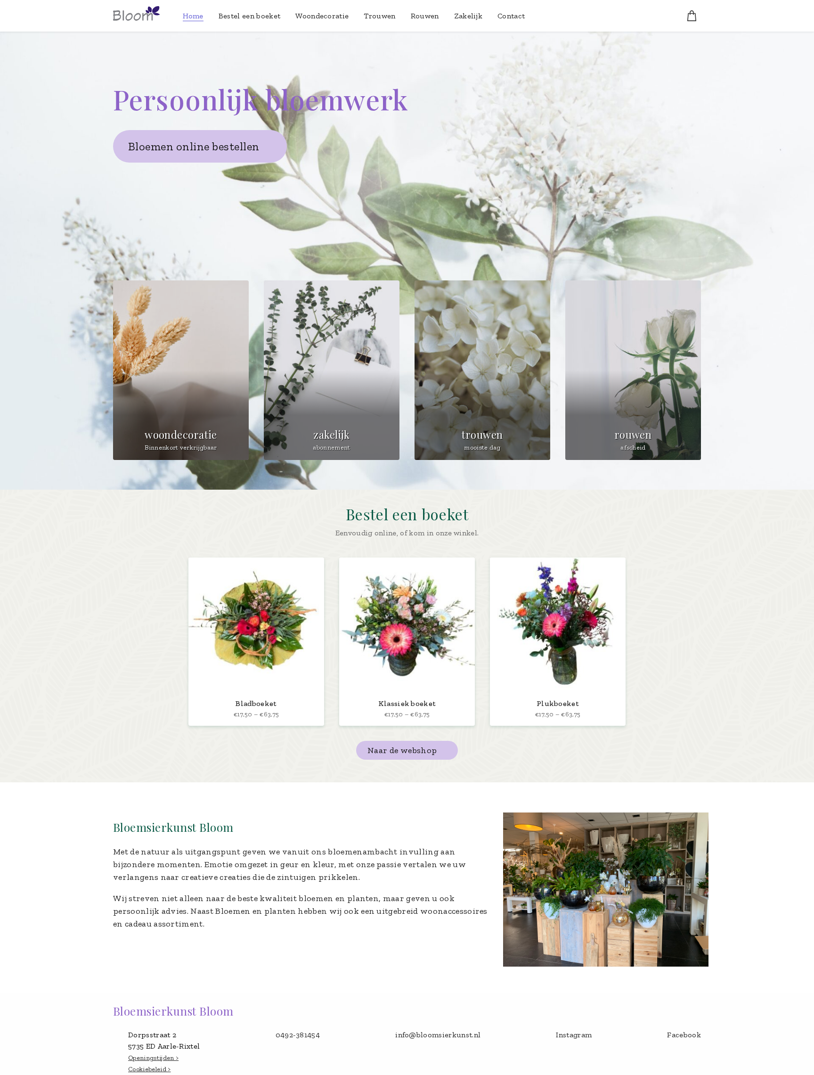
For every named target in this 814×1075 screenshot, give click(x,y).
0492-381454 (298, 1034)
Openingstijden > (153, 1058)
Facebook (684, 1034)
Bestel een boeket (249, 15)
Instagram (574, 1034)
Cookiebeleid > (149, 1069)
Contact (511, 15)
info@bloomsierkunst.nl (437, 1034)
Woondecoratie (322, 15)
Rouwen (425, 15)
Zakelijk (468, 15)
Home (193, 15)
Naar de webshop (402, 750)
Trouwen (379, 15)
